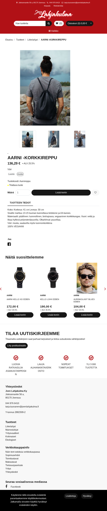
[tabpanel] (27, 139)
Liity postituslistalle (16, 345)
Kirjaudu (47, 6)
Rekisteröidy (58, 6)
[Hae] (49, 23)
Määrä (11, 192)
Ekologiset (10, 440)
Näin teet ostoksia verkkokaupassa (22, 452)
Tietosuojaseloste (14, 465)
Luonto (11, 174)
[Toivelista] (95, 193)
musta (20, 174)
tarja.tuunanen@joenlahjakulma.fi (77, 3)
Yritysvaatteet (12, 433)
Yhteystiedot (11, 472)
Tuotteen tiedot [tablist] (20, 203)
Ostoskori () (77, 23)
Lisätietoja (71, 496)
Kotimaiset (10, 436)
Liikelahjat (10, 426)
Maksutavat (11, 462)
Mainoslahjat (11, 430)
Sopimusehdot (12, 455)
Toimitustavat (11, 458)
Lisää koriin (61, 192)
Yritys (8, 468)
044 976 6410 (54, 3)
